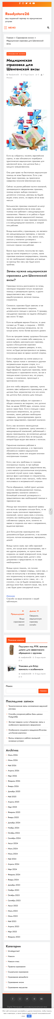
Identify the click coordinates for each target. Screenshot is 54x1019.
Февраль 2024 (14, 874)
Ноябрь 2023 (13, 890)
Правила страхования (16, 966)
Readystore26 (17, 13)
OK (29, 1016)
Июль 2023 (13, 911)
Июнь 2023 (13, 916)
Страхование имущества (17, 987)
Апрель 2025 (13, 801)
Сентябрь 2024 (14, 838)
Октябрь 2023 (14, 895)
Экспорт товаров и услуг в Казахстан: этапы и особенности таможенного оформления (27, 723)
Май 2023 (12, 921)
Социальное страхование (18, 971)
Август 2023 (13, 905)
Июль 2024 (13, 848)
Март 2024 (12, 869)
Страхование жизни (16, 54)
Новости (11, 956)
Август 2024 (13, 843)
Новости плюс (13, 961)
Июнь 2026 (13, 760)
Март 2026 (12, 776)
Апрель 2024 (13, 864)
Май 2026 (12, 765)
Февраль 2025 (14, 812)
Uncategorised (13, 951)
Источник (11, 595)
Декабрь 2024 (14, 822)
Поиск (9, 686)
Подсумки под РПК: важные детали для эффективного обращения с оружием (33, 650)
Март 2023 (12, 931)
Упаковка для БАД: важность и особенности (31, 667)
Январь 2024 (13, 879)
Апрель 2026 (13, 770)
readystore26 (14, 74)
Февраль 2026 (14, 781)
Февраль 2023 (14, 936)
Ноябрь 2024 (13, 827)
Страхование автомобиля (18, 977)
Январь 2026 (13, 786)
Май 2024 (12, 859)
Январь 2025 (13, 817)
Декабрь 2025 (14, 791)
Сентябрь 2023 (14, 900)
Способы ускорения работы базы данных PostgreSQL (26, 715)
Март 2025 (12, 807)
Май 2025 (12, 796)
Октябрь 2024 (14, 833)
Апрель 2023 (13, 926)
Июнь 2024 (13, 853)
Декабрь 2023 (14, 885)
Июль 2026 (13, 755)
